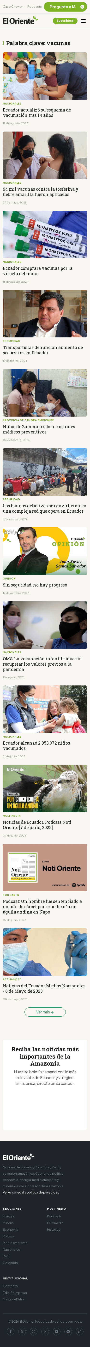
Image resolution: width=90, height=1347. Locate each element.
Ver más (43, 1011)
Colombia (10, 1263)
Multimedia (55, 1223)
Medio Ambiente (15, 1243)
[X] (22, 1331)
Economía (10, 1229)
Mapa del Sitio (13, 1299)
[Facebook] (10, 1331)
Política (8, 1236)
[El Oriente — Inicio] (20, 21)
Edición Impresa (15, 1293)
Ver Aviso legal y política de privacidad (31, 1192)
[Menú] (83, 21)
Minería (8, 1223)
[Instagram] (33, 1331)
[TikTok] (80, 1331)
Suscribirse (65, 20)
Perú (6, 1256)
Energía (8, 1216)
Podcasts (34, 6)
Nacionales (11, 1249)
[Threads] (45, 1331)
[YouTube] (56, 1331)
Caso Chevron (13, 6)
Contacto (10, 1286)
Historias (53, 1229)
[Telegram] (68, 1331)
